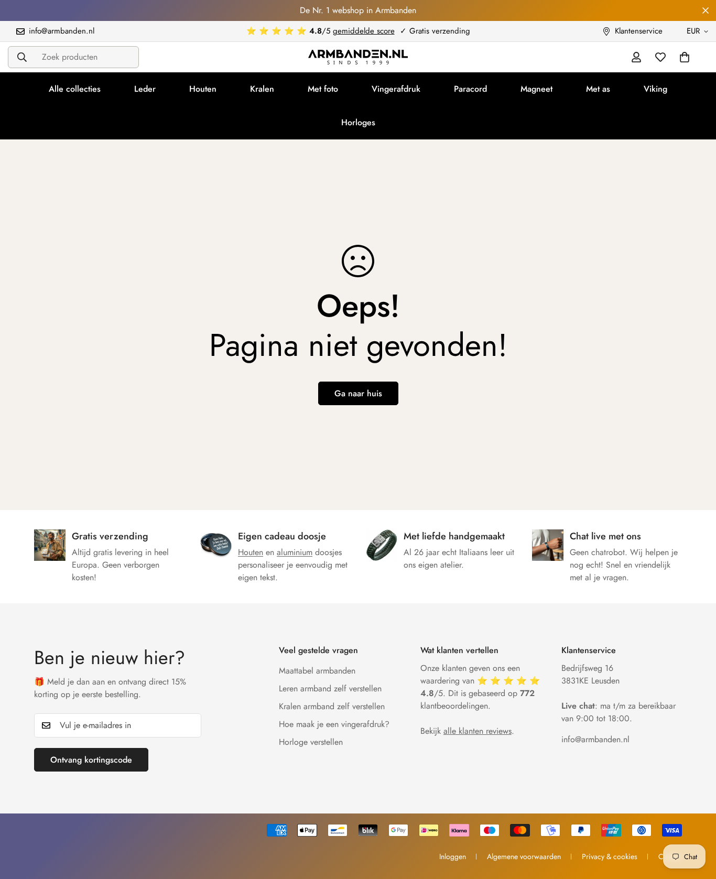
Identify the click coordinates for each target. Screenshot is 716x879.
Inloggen (452, 856)
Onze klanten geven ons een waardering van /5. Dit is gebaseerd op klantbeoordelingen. (480, 687)
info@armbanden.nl (595, 739)
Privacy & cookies (609, 856)
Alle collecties (75, 89)
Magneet (536, 89)
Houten (202, 89)
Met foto (323, 89)
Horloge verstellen (311, 742)
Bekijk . (467, 731)
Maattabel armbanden (317, 671)
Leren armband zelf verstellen (330, 688)
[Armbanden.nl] (358, 57)
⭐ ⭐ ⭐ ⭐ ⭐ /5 (320, 31)
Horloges (358, 122)
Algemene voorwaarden (524, 856)
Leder (145, 89)
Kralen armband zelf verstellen (332, 706)
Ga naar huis (358, 393)
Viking (655, 89)
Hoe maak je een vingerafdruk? (334, 724)
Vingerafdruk (396, 89)
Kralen (262, 89)
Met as (598, 89)
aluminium (294, 552)
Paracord (470, 89)
